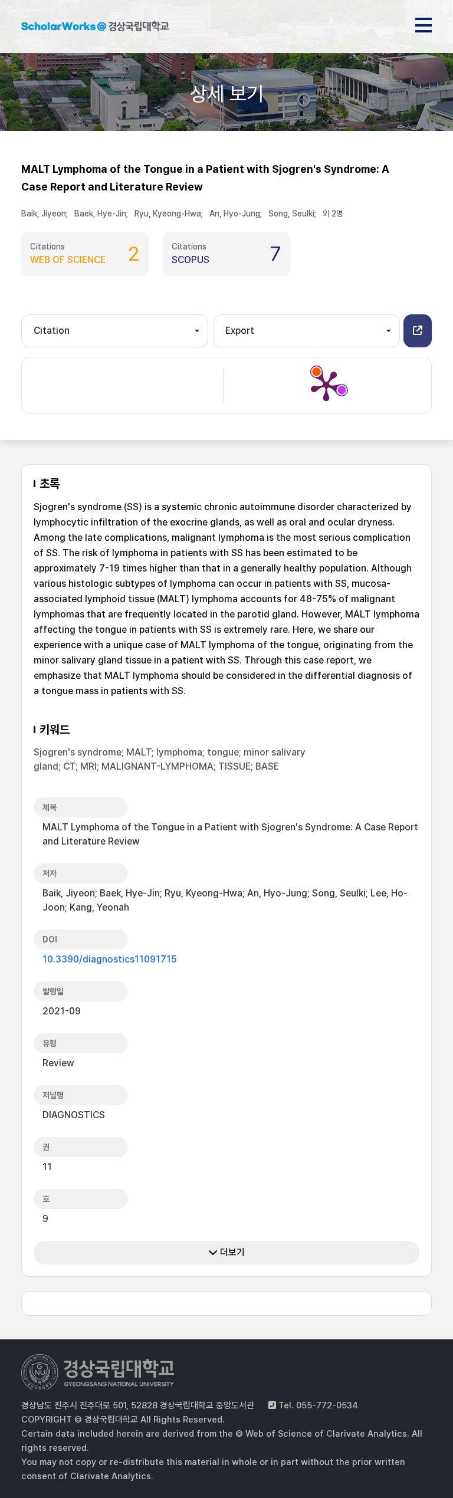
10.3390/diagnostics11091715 (109, 959)
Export (239, 330)
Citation (52, 330)
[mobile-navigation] (423, 23)
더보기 (231, 1252)
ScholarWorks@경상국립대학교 (95, 28)
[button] (417, 330)
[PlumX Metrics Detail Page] (326, 385)
